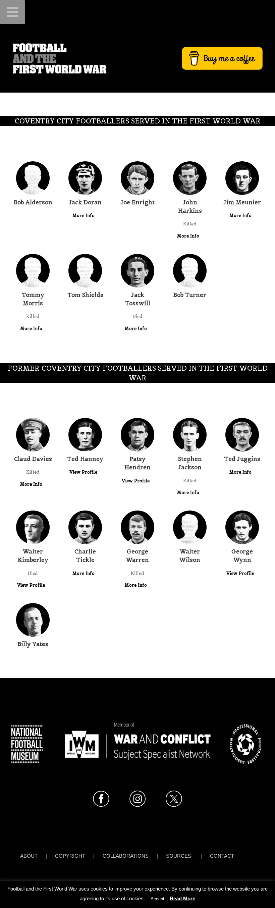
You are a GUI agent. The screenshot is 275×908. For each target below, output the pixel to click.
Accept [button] (157, 898)
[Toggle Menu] (12, 12)
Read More (182, 898)
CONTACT (222, 856)
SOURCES (178, 856)
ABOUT (29, 856)
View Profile (84, 472)
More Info (84, 215)
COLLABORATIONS (126, 856)
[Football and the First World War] (137, 58)
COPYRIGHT (70, 856)
